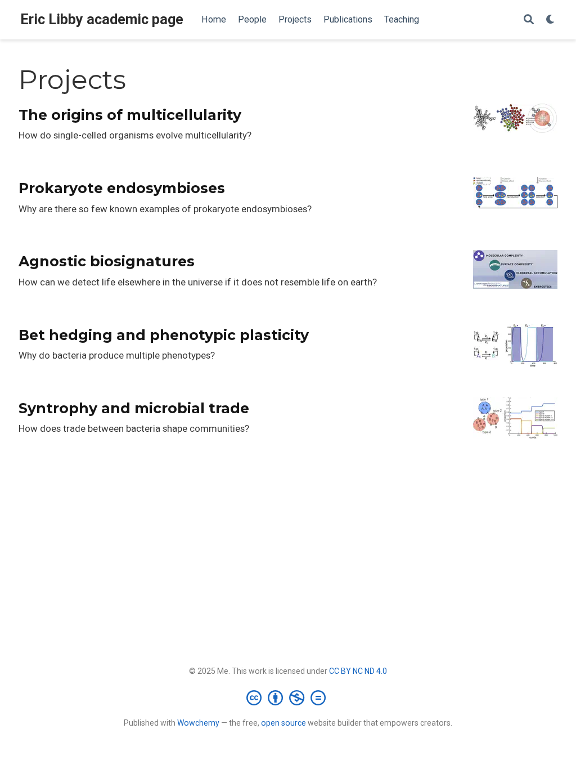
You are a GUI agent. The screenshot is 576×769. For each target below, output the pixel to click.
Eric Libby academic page (101, 19)
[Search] (529, 20)
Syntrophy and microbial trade (134, 408)
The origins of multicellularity (130, 114)
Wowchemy (198, 722)
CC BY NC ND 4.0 (358, 671)
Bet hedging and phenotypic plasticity (164, 335)
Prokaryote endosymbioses (122, 188)
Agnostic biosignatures (107, 261)
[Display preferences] (551, 20)
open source (283, 722)
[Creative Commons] (288, 697)
